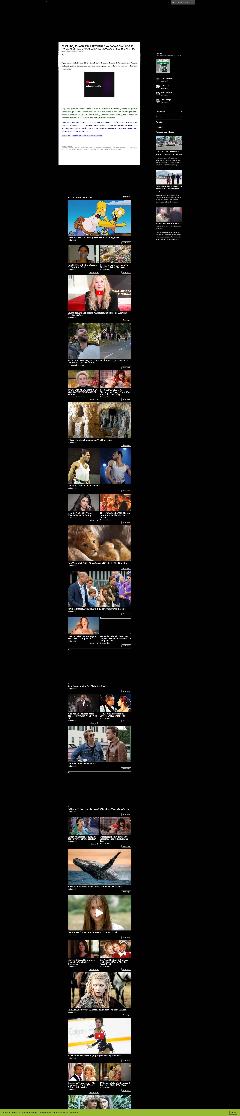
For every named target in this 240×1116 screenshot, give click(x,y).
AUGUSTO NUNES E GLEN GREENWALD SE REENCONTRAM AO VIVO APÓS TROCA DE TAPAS (169, 226)
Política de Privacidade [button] (70, 1112)
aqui (68, 109)
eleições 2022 (66, 135)
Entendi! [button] (233, 1112)
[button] (63, 55)
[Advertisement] (99, 181)
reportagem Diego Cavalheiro (93, 135)
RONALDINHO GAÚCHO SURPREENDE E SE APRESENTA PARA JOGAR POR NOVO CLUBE (169, 188)
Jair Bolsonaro (77, 135)
